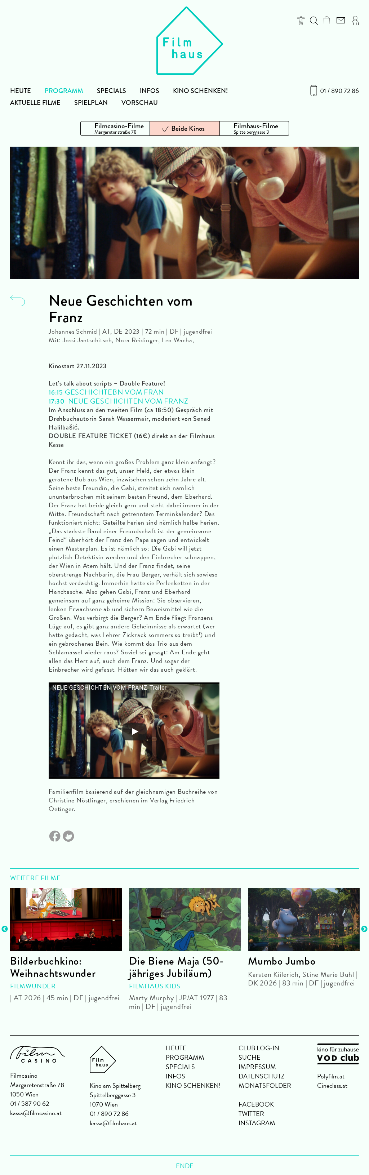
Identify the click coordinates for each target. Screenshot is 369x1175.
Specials (111, 91)
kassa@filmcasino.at (36, 1113)
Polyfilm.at (330, 1076)
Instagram (257, 1123)
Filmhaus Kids (154, 986)
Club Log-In (259, 1048)
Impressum (257, 1067)
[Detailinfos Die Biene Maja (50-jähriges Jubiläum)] (185, 919)
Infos (149, 91)
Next (364, 929)
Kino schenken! (200, 91)
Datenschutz (262, 1076)
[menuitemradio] (115, 128)
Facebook (256, 1104)
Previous (4, 929)
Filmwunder (33, 986)
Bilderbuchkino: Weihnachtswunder (53, 967)
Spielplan (91, 103)
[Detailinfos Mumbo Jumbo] (304, 919)
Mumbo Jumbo (282, 961)
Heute (20, 91)
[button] (301, 20)
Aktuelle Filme (35, 103)
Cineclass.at (332, 1085)
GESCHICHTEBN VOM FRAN (114, 392)
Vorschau (139, 103)
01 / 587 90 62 (29, 1103)
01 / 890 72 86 (339, 90)
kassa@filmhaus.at (113, 1123)
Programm (64, 91)
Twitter (251, 1113)
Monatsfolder (265, 1085)
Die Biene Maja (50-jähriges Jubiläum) (176, 967)
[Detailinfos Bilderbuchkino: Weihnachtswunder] (66, 919)
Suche (250, 1057)
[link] (327, 20)
